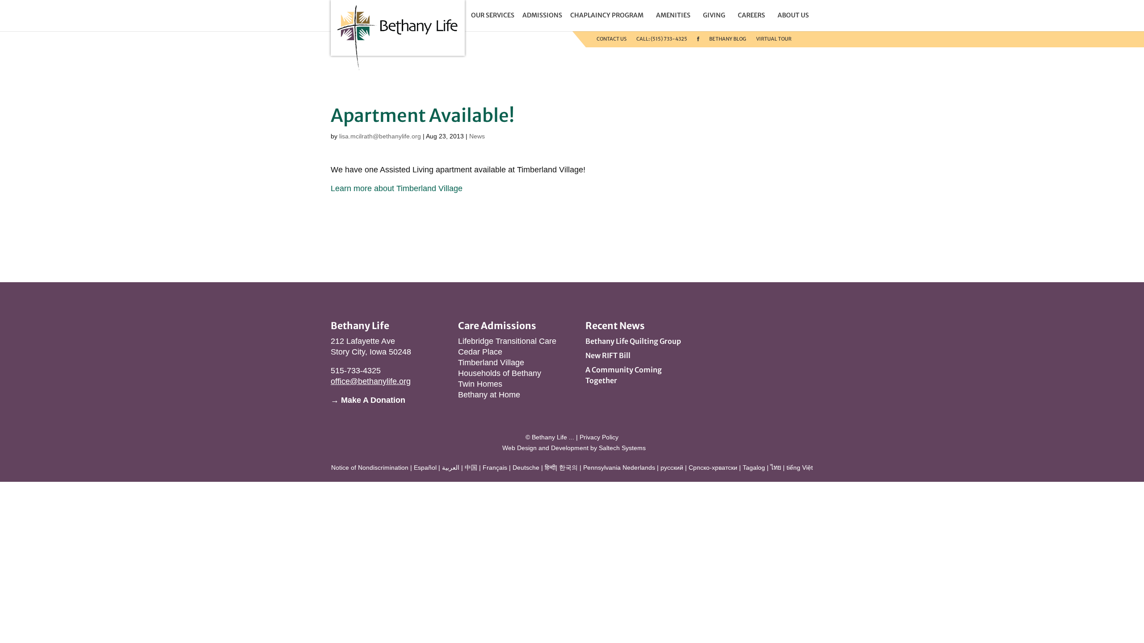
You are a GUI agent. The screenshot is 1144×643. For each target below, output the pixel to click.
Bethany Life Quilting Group (633, 341)
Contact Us (612, 39)
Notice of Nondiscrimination (369, 467)
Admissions (542, 15)
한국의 (568, 467)
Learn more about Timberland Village (397, 188)
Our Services (492, 15)
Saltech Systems (622, 447)
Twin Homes (480, 384)
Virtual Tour (773, 39)
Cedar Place (480, 351)
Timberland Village (491, 362)
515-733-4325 (356, 370)
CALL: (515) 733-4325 (661, 39)
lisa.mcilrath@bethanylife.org (380, 136)
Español (425, 467)
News (477, 136)
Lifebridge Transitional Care (507, 341)
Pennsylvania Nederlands (619, 467)
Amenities (673, 15)
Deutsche (526, 467)
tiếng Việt (799, 467)
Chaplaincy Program (607, 15)
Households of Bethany (499, 373)
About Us (793, 15)
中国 (471, 467)
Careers (751, 15)
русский (671, 467)
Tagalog (754, 467)
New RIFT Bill (608, 355)
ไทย (775, 467)
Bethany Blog (727, 39)
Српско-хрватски (713, 467)
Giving (714, 15)
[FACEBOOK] (698, 39)
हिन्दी (550, 467)
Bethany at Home (489, 394)
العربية (450, 467)
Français (495, 467)
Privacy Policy (599, 437)
